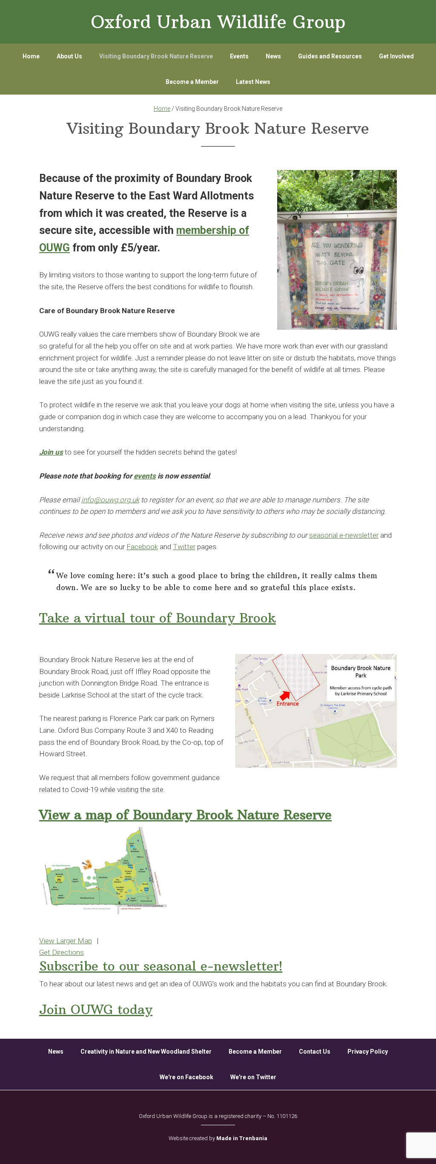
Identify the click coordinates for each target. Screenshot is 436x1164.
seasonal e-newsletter (344, 535)
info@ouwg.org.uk (110, 500)
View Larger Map (65, 940)
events (145, 476)
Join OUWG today (95, 1009)
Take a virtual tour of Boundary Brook (157, 618)
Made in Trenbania (241, 1138)
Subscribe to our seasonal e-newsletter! (160, 966)
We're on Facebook (186, 1077)
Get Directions (61, 952)
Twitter (184, 546)
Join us (51, 452)
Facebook (142, 546)
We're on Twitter (253, 1077)
